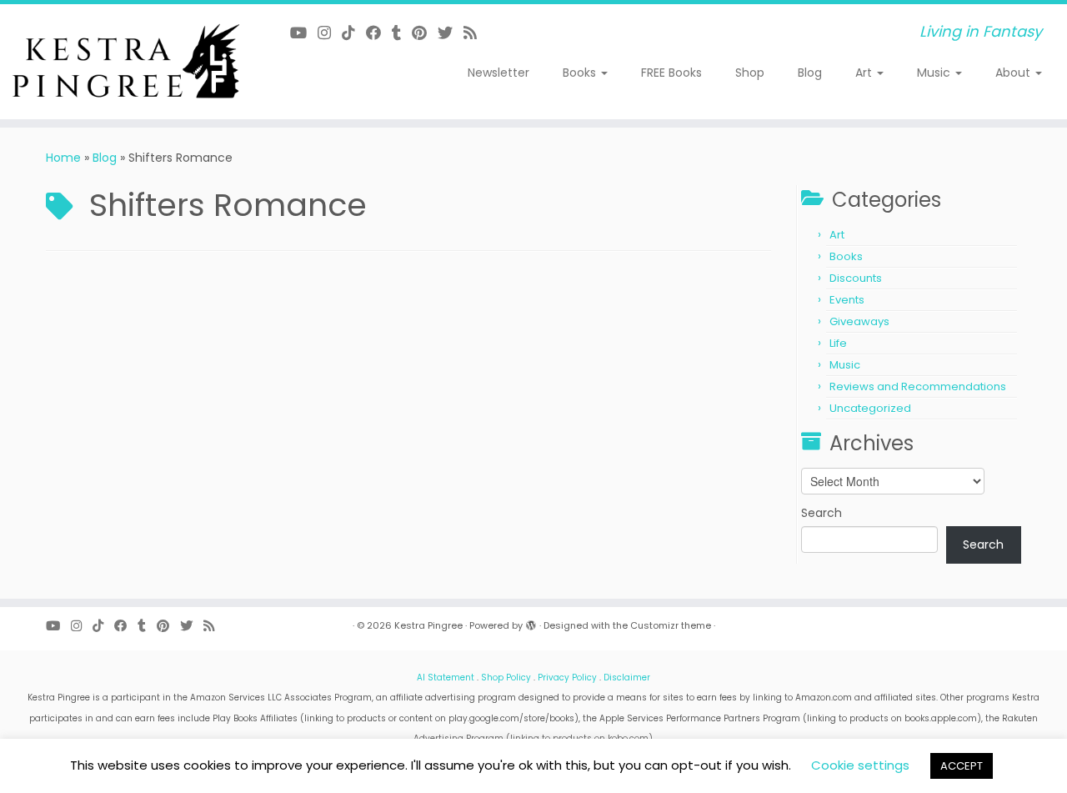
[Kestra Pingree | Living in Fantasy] (123, 62)
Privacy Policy (567, 677)
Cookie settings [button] (860, 765)
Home (63, 157)
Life (838, 343)
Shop (749, 72)
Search (821, 512)
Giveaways (859, 321)
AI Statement (445, 677)
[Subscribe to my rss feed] (475, 33)
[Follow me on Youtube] (304, 33)
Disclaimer (627, 677)
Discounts (855, 278)
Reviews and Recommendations (917, 386)
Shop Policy (506, 677)
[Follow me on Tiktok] (354, 33)
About (1014, 72)
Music (935, 72)
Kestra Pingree (428, 625)
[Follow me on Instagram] (330, 33)
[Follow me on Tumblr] (402, 33)
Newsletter (498, 72)
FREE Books (671, 72)
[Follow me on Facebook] (379, 33)
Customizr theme (670, 625)
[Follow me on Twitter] (450, 33)
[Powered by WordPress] (531, 622)
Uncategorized (870, 408)
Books (581, 72)
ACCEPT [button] (961, 766)
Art (865, 72)
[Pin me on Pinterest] (425, 33)
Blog (810, 72)
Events (846, 300)
